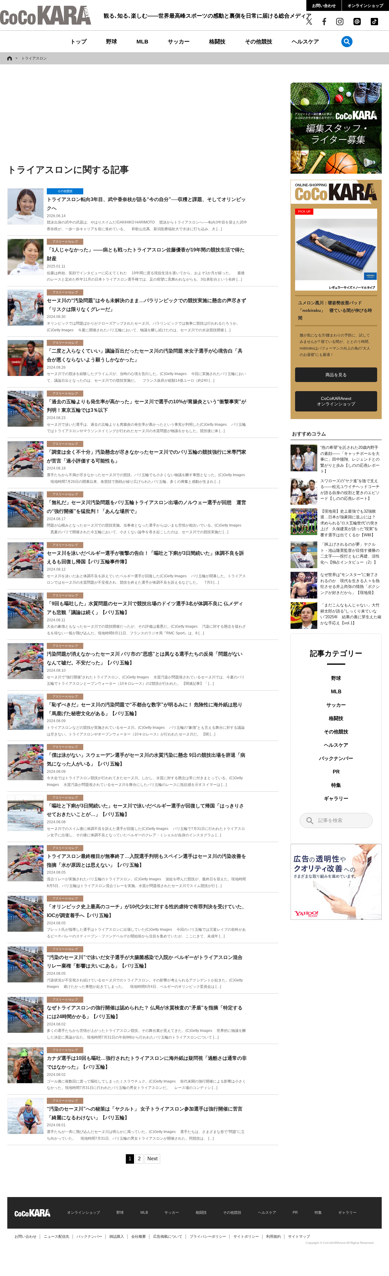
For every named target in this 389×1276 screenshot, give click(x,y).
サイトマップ (299, 1236)
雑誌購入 (116, 1236)
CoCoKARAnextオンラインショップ (336, 401)
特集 (336, 785)
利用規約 (273, 1236)
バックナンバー (336, 758)
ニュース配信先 (56, 1236)
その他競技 (258, 42)
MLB (142, 42)
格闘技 (217, 42)
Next (152, 1158)
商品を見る (336, 374)
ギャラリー (336, 798)
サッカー (179, 42)
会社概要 (138, 1236)
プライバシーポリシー (208, 1236)
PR (336, 771)
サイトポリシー (246, 1236)
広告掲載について (167, 1236)
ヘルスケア (305, 42)
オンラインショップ (365, 5)
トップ (78, 42)
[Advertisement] (142, 114)
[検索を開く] (347, 41)
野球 (111, 42)
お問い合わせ (324, 5)
